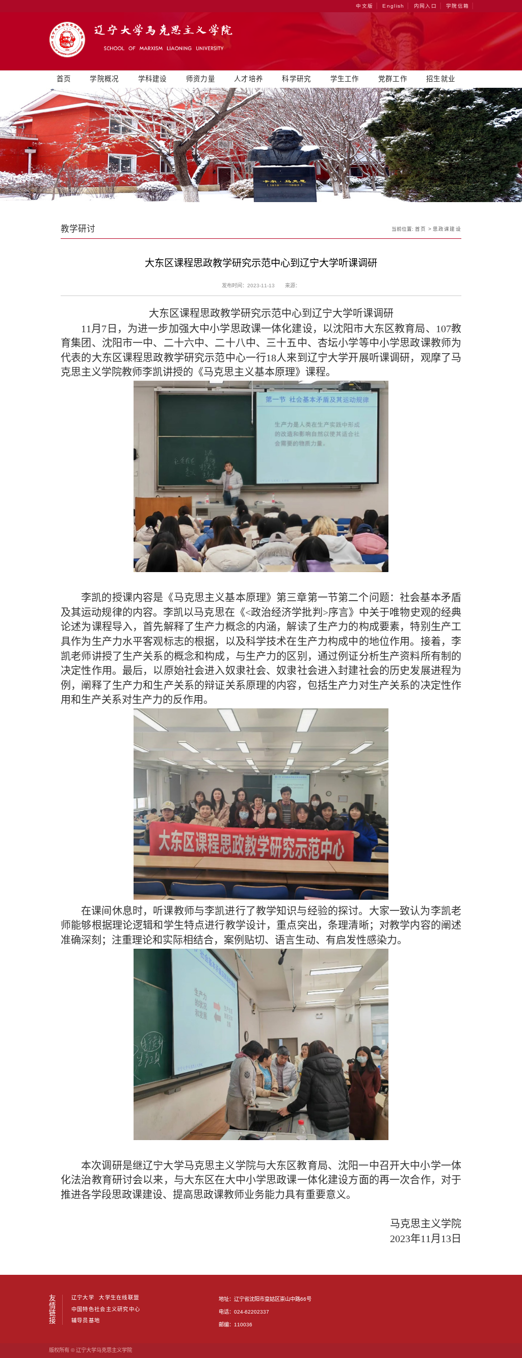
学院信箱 (457, 6)
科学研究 (296, 79)
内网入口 (425, 6)
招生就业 (440, 79)
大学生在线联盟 (119, 1297)
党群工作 (392, 79)
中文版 (364, 6)
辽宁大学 (82, 1297)
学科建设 (152, 79)
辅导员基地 (85, 1320)
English (393, 6)
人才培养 (248, 79)
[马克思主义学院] (140, 56)
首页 (64, 79)
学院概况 (104, 79)
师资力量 (200, 79)
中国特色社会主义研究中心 (105, 1309)
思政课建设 (447, 229)
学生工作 (344, 79)
